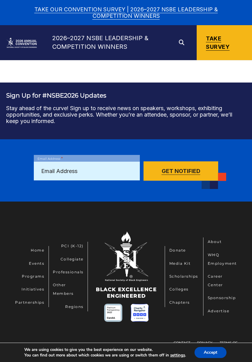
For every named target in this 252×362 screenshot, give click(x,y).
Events (36, 263)
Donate (177, 250)
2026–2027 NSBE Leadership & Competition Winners (155, 12)
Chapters (179, 302)
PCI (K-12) (72, 246)
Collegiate (72, 259)
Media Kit (180, 263)
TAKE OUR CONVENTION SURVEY (79, 9)
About (215, 241)
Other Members (63, 289)
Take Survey (218, 42)
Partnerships (29, 302)
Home (37, 250)
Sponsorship (222, 297)
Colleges (179, 289)
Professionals (68, 272)
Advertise (219, 311)
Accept (210, 352)
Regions (74, 306)
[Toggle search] (181, 43)
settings (177, 355)
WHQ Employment (222, 259)
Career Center (215, 280)
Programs (33, 276)
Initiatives (33, 289)
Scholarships (183, 276)
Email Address (50, 158)
